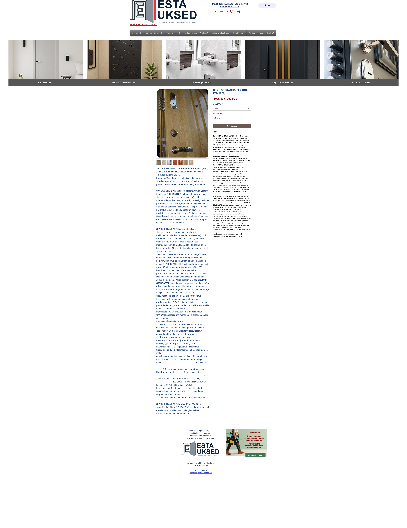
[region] (245, 443)
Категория (218, 113)
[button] (220, 33)
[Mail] (238, 11)
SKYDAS (218, 104)
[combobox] (232, 108)
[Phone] (231, 11)
